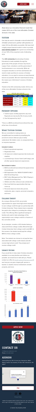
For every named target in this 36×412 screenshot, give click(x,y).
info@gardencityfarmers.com (23, 260)
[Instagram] (15, 393)
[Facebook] (20, 393)
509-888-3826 (9, 353)
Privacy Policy (18, 397)
